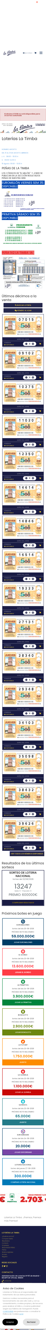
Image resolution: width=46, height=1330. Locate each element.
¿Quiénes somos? (8, 1236)
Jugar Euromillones (23, 942)
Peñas (4, 1250)
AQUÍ (21, 1314)
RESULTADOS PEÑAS (8, 1248)
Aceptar (10, 1322)
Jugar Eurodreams (23, 1152)
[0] (36, 53)
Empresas (5, 1245)
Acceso (28, 53)
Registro (4, 1257)
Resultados (6, 1241)
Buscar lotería (24, 305)
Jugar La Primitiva (23, 1002)
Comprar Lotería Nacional (23, 1182)
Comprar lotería (7, 1239)
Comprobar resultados (23, 902)
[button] (3, 131)
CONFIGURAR (8, 1311)
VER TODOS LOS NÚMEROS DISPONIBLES (27, 854)
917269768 (7, 1281)
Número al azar (24, 310)
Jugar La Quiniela (23, 1092)
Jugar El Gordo (23, 972)
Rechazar (31, 1322)
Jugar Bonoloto (23, 1032)
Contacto (5, 1243)
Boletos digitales (7, 1252)
